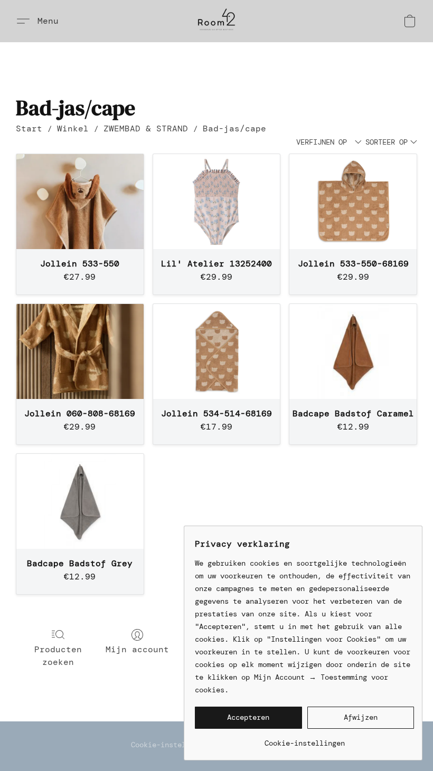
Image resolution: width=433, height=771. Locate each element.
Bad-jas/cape (234, 128)
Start (29, 128)
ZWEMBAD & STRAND (145, 128)
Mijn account (137, 649)
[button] (216, 21)
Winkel (73, 128)
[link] (304, 739)
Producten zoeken (58, 656)
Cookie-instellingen (171, 744)
